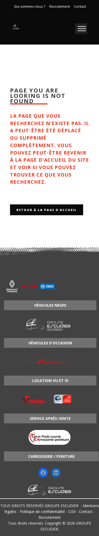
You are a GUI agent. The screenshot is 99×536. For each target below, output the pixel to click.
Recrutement (59, 7)
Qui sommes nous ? (29, 7)
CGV (72, 511)
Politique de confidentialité (42, 511)
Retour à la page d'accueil (46, 210)
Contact (80, 7)
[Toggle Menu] (82, 28)
